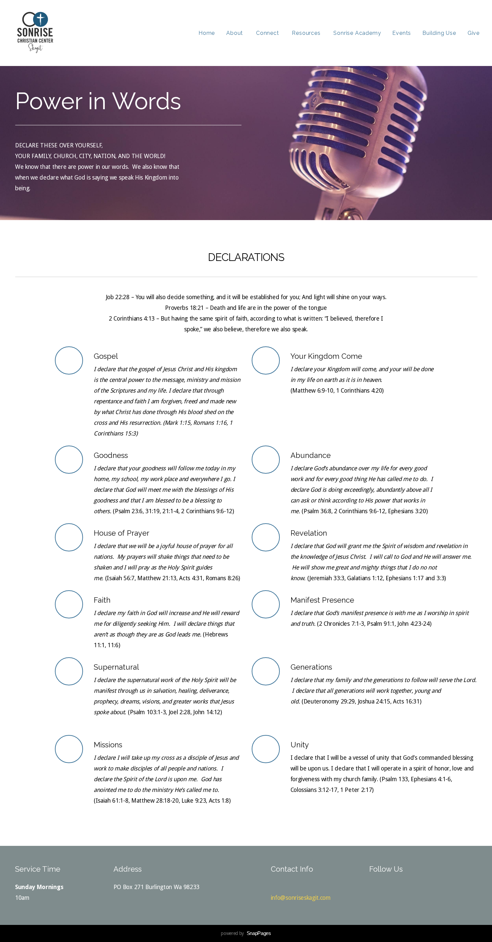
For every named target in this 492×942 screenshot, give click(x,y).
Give (474, 33)
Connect (268, 33)
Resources (307, 33)
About (235, 33)
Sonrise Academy (357, 33)
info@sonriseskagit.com (301, 897)
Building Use (439, 33)
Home (206, 33)
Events (401, 33)
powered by (246, 933)
